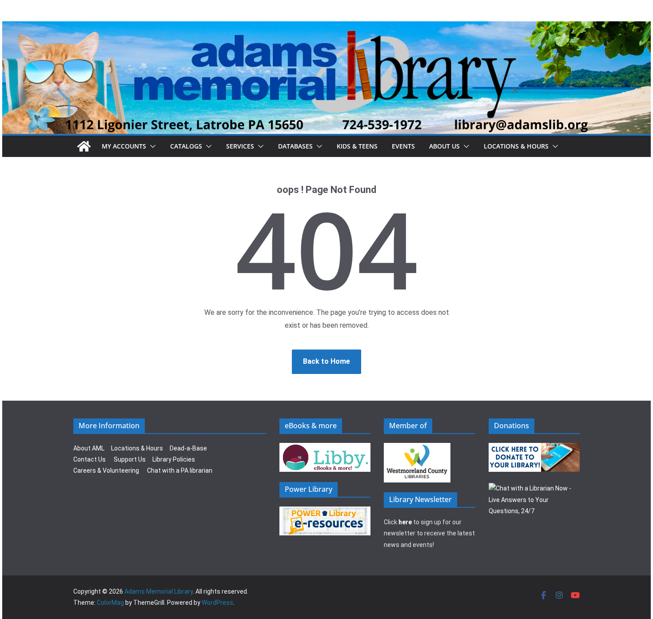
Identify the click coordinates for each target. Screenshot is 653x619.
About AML (88, 448)
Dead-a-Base (188, 448)
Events (403, 146)
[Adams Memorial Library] (326, 27)
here (405, 522)
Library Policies (173, 459)
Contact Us (89, 459)
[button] (151, 146)
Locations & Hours (137, 448)
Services (240, 146)
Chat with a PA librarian (179, 470)
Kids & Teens (357, 146)
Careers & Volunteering (106, 470)
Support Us (130, 459)
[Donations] (534, 448)
